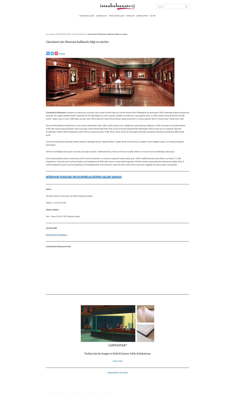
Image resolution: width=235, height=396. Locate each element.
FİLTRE (153, 16)
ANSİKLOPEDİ (142, 16)
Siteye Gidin (117, 361)
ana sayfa (49, 34)
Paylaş (62, 54)
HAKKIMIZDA (113, 373)
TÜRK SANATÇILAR (116, 16)
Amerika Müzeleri (79, 34)
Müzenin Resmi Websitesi (56, 235)
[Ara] (186, 6)
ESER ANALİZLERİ (87, 16)
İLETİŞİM (124, 373)
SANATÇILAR (101, 16)
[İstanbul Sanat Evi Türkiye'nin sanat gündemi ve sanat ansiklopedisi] (117, 6)
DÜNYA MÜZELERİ (62, 34)
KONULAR (130, 16)
